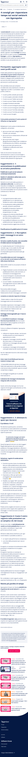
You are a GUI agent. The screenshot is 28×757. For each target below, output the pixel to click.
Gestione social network (10, 9)
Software (3, 737)
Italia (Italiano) (9, 752)
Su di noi (3, 734)
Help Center (3, 746)
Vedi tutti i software (14, 651)
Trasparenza (3, 727)
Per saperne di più (13, 640)
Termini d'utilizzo (4, 729)
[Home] (1, 9)
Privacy (2, 724)
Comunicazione (4, 9)
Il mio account (4, 744)
